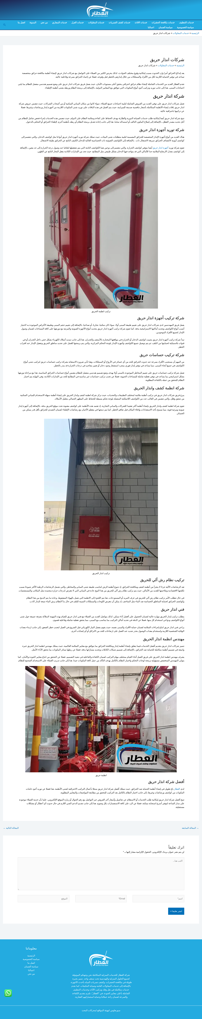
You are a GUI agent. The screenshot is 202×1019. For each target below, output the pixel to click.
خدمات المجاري (59, 22)
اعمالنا (151, 27)
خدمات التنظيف (186, 22)
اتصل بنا (21, 22)
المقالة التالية (11, 828)
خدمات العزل (77, 22)
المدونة (33, 22)
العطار (176, 789)
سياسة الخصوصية (185, 27)
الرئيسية (31, 955)
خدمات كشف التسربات (119, 22)
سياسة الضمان (166, 27)
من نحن (44, 22)
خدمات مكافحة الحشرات (163, 22)
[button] (4, 25)
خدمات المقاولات (96, 22)
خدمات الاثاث (141, 22)
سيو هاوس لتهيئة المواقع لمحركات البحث (101, 1010)
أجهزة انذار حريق (160, 147)
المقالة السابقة (190, 828)
